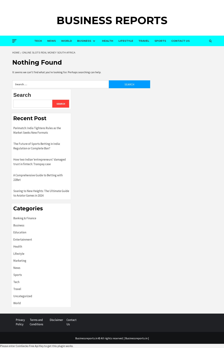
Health (107, 40)
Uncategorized (22, 296)
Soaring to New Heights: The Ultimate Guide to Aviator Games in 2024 (41, 193)
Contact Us (180, 40)
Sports (160, 40)
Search (22, 95)
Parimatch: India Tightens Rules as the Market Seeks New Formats (37, 130)
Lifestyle (125, 40)
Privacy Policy (20, 322)
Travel (143, 40)
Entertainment (22, 239)
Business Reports (112, 20)
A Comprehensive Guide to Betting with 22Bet (38, 177)
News (51, 40)
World (66, 40)
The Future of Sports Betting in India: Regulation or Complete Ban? (36, 146)
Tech (38, 40)
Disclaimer (56, 320)
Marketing (19, 261)
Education (19, 232)
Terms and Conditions (36, 322)
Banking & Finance (24, 218)
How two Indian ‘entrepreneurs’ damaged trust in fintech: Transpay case (39, 162)
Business (84, 40)
